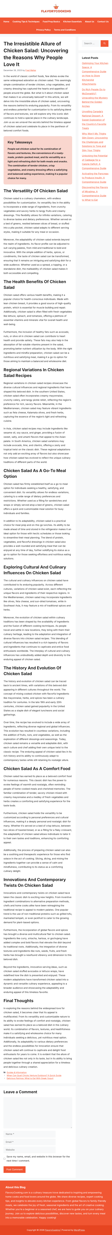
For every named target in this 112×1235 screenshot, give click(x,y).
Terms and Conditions (65, 29)
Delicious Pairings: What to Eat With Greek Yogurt (30, 1078)
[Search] (104, 43)
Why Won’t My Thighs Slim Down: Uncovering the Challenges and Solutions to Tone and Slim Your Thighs (95, 142)
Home (6, 21)
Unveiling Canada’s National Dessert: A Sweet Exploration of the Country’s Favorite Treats (94, 120)
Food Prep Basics (51, 21)
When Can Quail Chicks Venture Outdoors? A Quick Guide (34, 1075)
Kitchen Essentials (72, 21)
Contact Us (103, 21)
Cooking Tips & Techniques (26, 21)
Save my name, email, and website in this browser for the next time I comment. (38, 1158)
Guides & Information (17, 1072)
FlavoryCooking (52, 1230)
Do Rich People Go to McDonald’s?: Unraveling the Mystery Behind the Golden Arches (95, 98)
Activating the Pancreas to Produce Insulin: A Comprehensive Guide (95, 177)
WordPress (79, 1230)
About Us (89, 21)
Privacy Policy (43, 29)
